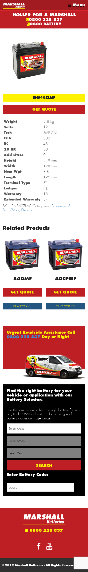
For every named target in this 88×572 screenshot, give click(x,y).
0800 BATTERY (45, 24)
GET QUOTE (44, 109)
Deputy (26, 210)
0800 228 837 (45, 19)
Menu (79, 5)
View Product (22, 306)
